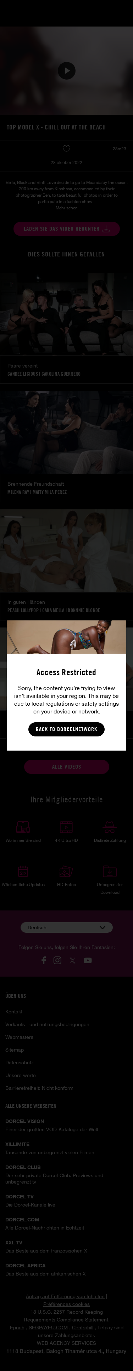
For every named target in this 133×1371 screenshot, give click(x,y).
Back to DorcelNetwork (66, 729)
